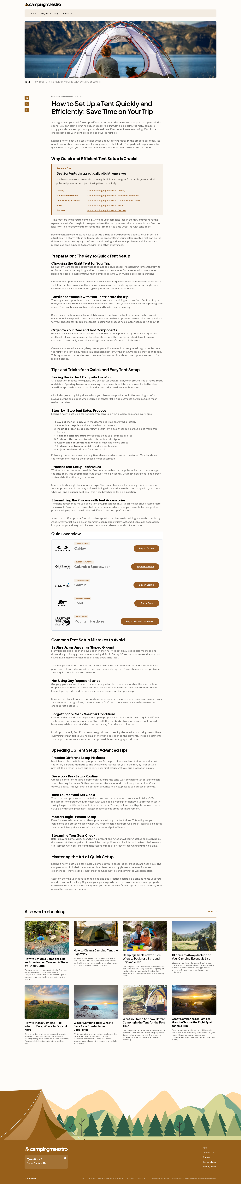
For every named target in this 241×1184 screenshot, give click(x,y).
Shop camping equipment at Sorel (105, 205)
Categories (45, 13)
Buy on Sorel (147, 603)
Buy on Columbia (145, 566)
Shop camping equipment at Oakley (106, 190)
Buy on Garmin (146, 585)
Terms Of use (209, 1161)
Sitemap (207, 1157)
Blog (56, 13)
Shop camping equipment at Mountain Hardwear (113, 195)
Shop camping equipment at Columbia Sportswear (114, 200)
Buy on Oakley (146, 548)
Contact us (67, 13)
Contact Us (40, 1163)
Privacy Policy (209, 1166)
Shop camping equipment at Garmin (106, 210)
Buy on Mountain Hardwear (140, 621)
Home (33, 13)
